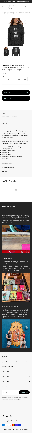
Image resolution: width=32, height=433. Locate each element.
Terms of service (23, 429)
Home (3, 10)
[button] (2, 6)
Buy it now (7, 98)
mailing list (10, 1)
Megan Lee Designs (13, 361)
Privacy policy (15, 429)
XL (19, 79)
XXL (26, 79)
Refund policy (7, 429)
